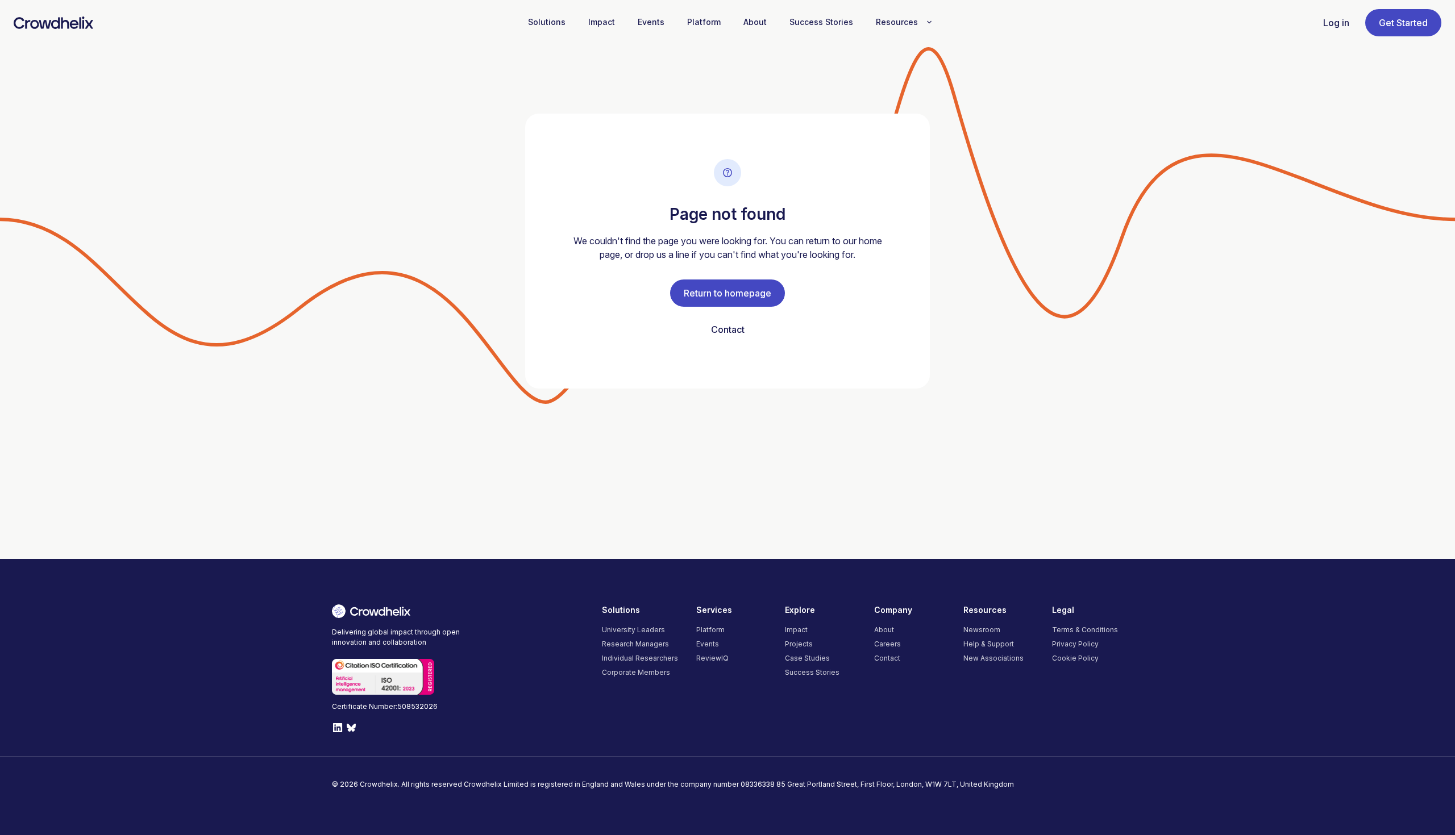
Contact (728, 329)
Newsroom (981, 629)
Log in (1336, 22)
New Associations (993, 658)
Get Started (1403, 22)
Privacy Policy (1075, 644)
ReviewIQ (712, 658)
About (884, 629)
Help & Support (988, 644)
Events (707, 644)
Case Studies (807, 658)
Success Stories (812, 672)
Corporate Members (636, 672)
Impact (796, 629)
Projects (799, 644)
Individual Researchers (640, 658)
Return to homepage (727, 293)
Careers (887, 644)
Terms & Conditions (1085, 629)
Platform (710, 629)
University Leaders (633, 629)
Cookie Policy (1075, 658)
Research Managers (635, 644)
